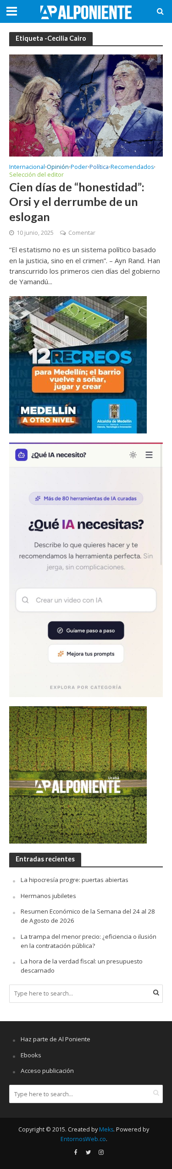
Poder (79, 167)
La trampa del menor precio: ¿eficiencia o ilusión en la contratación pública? (88, 941)
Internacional (27, 167)
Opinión (58, 167)
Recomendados (132, 167)
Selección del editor (36, 175)
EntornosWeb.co (83, 1139)
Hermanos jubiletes (48, 896)
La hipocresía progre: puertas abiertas (74, 880)
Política (99, 167)
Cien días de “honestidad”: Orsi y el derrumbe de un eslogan (76, 201)
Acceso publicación (47, 1070)
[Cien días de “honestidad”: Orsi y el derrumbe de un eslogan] (86, 104)
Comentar (81, 233)
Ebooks (31, 1055)
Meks (106, 1129)
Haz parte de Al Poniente (55, 1039)
